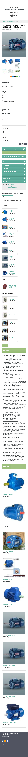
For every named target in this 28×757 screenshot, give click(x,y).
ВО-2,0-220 (12, 299)
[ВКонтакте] (8, 76)
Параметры (6, 161)
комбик (21, 186)
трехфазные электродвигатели (13, 185)
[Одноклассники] (11, 76)
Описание (6, 165)
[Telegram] (19, 76)
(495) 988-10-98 (14, 14)
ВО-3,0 (10, 330)
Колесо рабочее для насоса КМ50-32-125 (12, 285)
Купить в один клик (14, 152)
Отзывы (5, 181)
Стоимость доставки (9, 171)
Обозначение (7, 175)
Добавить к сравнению (8, 86)
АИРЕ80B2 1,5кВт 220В (12, 272)
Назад (4, 345)
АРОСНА (14, 8)
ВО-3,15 (11, 337)
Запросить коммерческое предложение (14, 156)
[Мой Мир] (13, 76)
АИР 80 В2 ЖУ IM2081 (9, 635)
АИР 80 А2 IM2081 (11, 219)
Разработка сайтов (6, 744)
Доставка (5, 168)
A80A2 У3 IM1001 (11, 234)
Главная (4, 21)
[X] (15, 76)
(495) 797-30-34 (14, 12)
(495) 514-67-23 (14, 15)
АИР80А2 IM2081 (11, 226)
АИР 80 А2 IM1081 (11, 211)
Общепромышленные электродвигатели (12, 200)
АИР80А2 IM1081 (11, 242)
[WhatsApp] (17, 76)
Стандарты (6, 178)
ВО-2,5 (10, 322)
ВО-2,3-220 (12, 307)
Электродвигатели (11, 21)
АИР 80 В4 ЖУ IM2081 (9, 696)
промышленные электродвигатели (13, 188)
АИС (3, 83)
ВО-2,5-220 (12, 314)
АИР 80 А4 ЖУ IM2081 (9, 665)
